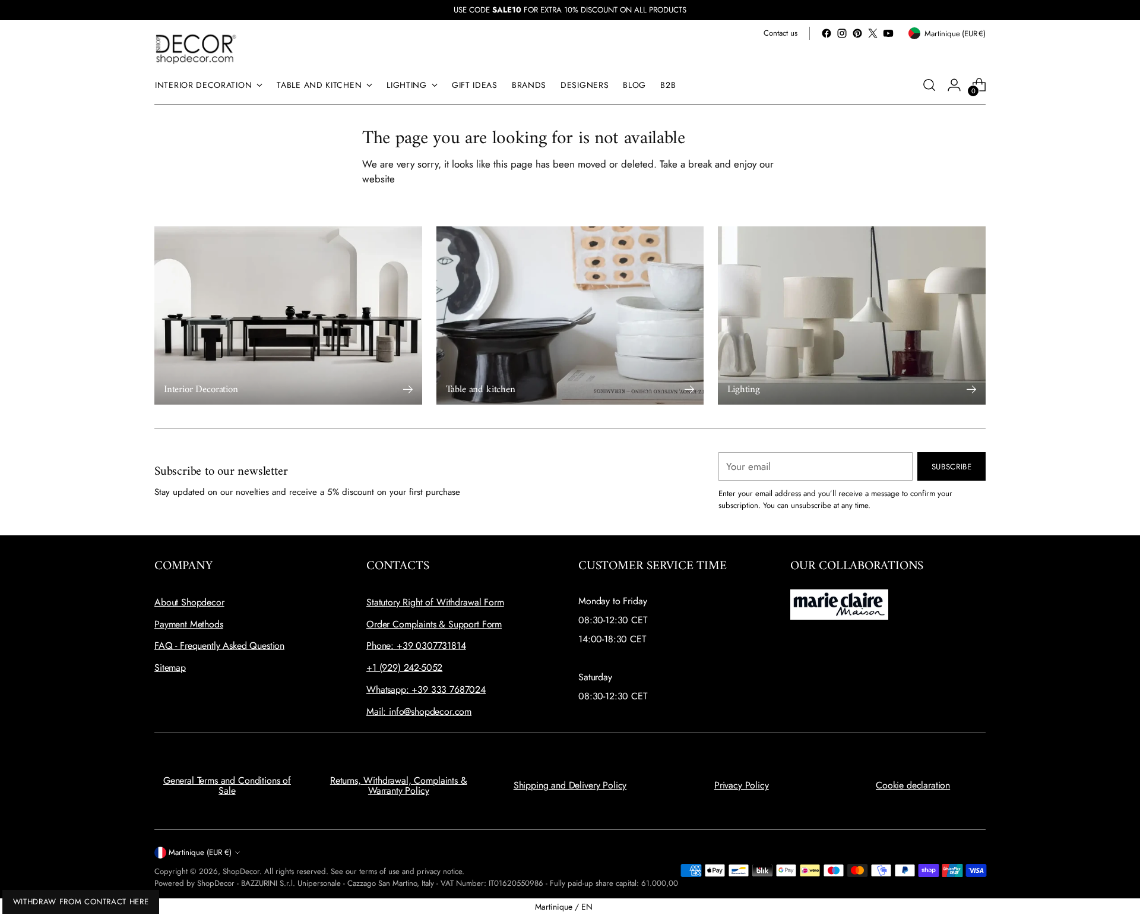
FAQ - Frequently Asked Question (219, 645)
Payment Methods (188, 624)
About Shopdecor (189, 602)
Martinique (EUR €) (200, 852)
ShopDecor (241, 871)
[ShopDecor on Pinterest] (857, 33)
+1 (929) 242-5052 (404, 667)
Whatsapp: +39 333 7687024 (426, 689)
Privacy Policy (741, 785)
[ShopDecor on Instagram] (842, 33)
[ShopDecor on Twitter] (872, 33)
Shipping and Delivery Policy (570, 785)
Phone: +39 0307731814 (416, 645)
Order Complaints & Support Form (434, 624)
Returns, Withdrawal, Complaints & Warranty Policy (398, 786)
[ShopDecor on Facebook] (826, 33)
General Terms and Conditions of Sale (227, 786)
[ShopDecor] (196, 48)
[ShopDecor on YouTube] (888, 33)
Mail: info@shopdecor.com (418, 711)
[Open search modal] (929, 85)
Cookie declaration (913, 785)
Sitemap (170, 667)
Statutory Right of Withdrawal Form (435, 602)
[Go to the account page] (954, 85)
